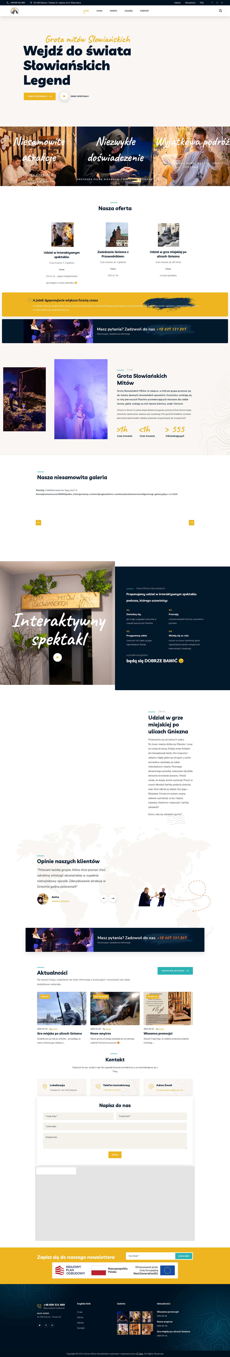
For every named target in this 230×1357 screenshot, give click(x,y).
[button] (220, 11)
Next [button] (191, 522)
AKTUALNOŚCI (101, 997)
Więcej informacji (40, 96)
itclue (55, 1029)
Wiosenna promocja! (158, 1033)
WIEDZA (45, 997)
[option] (62, 522)
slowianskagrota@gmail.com (169, 1090)
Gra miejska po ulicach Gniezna (59, 1033)
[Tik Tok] (221, 2)
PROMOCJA (153, 997)
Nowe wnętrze (100, 1033)
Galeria (80, 1322)
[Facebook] (212, 2)
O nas (79, 1312)
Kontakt (81, 1328)
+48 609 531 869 (112, 1090)
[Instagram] (217, 2)
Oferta (80, 1317)
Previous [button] (38, 522)
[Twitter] (39, 1325)
